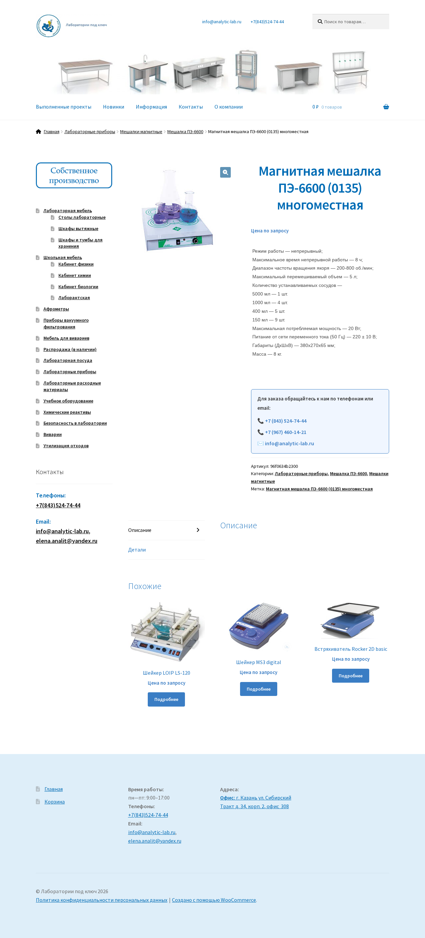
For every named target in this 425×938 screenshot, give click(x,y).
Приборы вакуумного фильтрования (66, 323)
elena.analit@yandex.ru (154, 840)
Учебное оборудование (68, 401)
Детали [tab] (137, 549)
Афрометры (56, 309)
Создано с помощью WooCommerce (214, 899)
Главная (51, 131)
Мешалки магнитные (141, 131)
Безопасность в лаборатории (75, 423)
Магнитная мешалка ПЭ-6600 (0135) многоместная (319, 489)
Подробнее (166, 699)
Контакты (191, 106)
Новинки (113, 106)
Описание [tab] (139, 530)
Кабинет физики (76, 264)
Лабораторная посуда (67, 360)
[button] (225, 172)
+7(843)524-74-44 (267, 22)
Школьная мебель (62, 257)
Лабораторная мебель (67, 210)
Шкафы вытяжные (78, 228)
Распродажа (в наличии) (70, 349)
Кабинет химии (74, 275)
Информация (151, 106)
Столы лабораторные (82, 217)
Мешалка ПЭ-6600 (185, 131)
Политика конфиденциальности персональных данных (101, 899)
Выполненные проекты (63, 106)
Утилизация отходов (66, 446)
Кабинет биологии (78, 287)
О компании (228, 106)
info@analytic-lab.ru (221, 22)
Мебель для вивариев (66, 338)
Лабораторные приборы (89, 131)
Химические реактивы (67, 412)
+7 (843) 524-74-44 (285, 420)
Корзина (54, 801)
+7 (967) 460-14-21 (285, 432)
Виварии (52, 434)
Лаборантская (74, 297)
